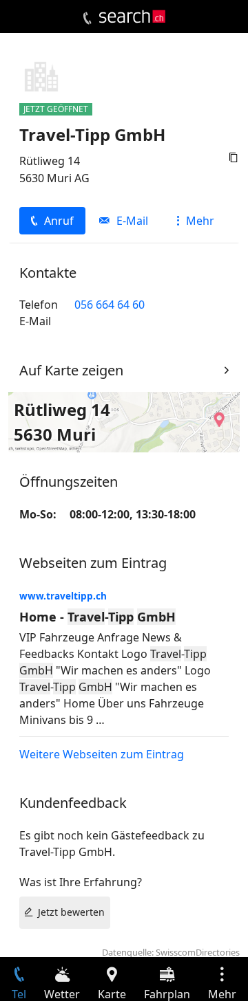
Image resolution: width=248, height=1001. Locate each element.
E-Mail (132, 220)
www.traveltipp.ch (63, 595)
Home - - (97, 616)
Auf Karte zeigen (71, 370)
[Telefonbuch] (87, 18)
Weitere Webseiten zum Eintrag (101, 754)
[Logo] (132, 16)
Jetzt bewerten (71, 911)
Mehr (200, 220)
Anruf (59, 220)
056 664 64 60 (109, 304)
